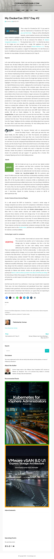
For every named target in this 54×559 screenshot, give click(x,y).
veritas (27, 314)
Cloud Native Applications (14, 310)
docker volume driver (34, 310)
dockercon (14, 314)
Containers (23, 310)
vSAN (36, 10)
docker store (22, 227)
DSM (23, 10)
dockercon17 (20, 314)
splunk (24, 314)
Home (18, 10)
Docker (27, 310)
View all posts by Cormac (11, 328)
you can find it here (26, 33)
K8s (27, 10)
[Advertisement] (27, 523)
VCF (31, 10)
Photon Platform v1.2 (38, 46)
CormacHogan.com (27, 3)
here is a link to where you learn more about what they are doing (29, 272)
